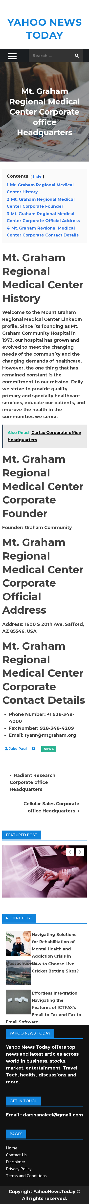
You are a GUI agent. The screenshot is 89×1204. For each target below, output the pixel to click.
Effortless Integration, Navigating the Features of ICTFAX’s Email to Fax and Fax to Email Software (43, 1007)
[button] (80, 852)
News (49, 749)
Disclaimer (15, 1162)
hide (37, 176)
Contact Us (16, 1155)
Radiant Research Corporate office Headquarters (32, 782)
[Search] (77, 55)
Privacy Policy (18, 1168)
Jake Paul (18, 748)
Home (11, 1148)
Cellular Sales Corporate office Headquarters (51, 807)
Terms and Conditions (26, 1175)
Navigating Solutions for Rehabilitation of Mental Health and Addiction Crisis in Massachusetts (41, 949)
